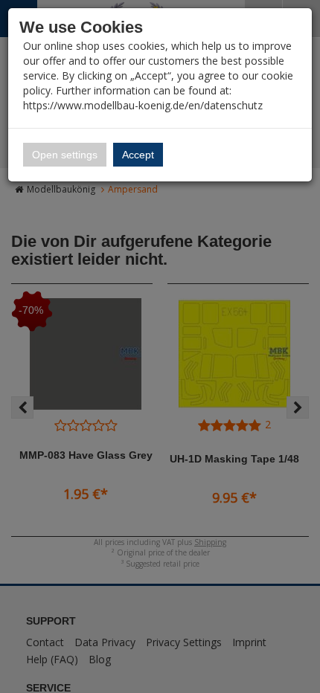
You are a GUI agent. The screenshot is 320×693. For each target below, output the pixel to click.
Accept (138, 155)
